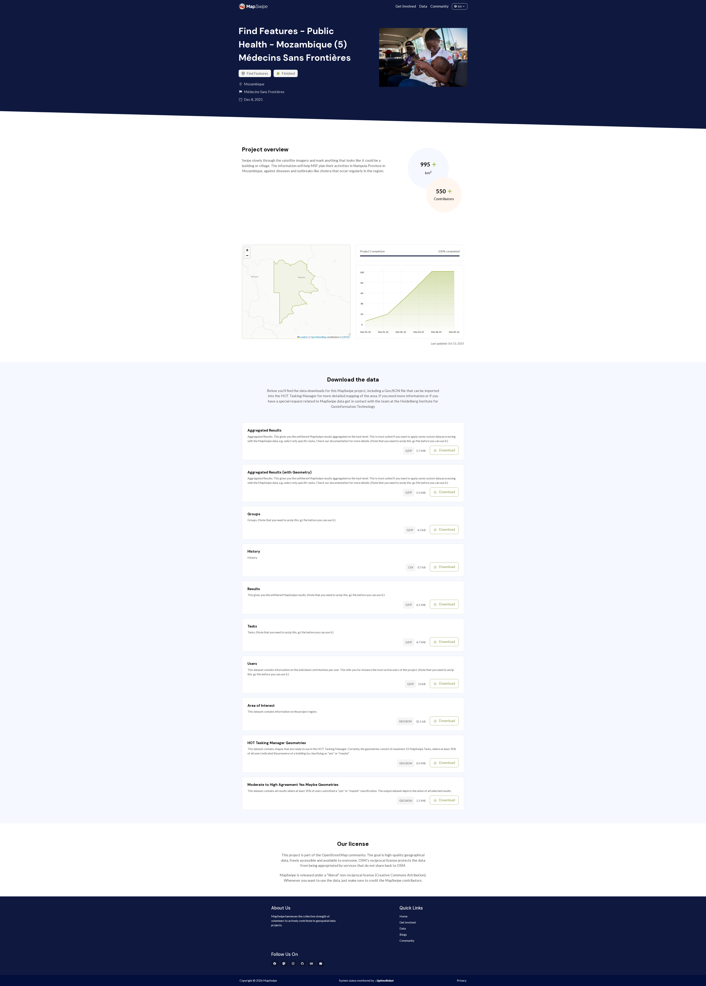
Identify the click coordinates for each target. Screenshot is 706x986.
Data (423, 6)
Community (439, 6)
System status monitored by (356, 980)
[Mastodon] (284, 963)
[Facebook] (274, 963)
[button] (247, 250)
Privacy (461, 980)
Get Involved (405, 6)
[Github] (302, 963)
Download (447, 450)
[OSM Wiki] (311, 963)
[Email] (320, 963)
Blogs (403, 934)
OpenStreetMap (319, 336)
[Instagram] (293, 963)
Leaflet (303, 336)
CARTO (345, 336)
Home (403, 916)
